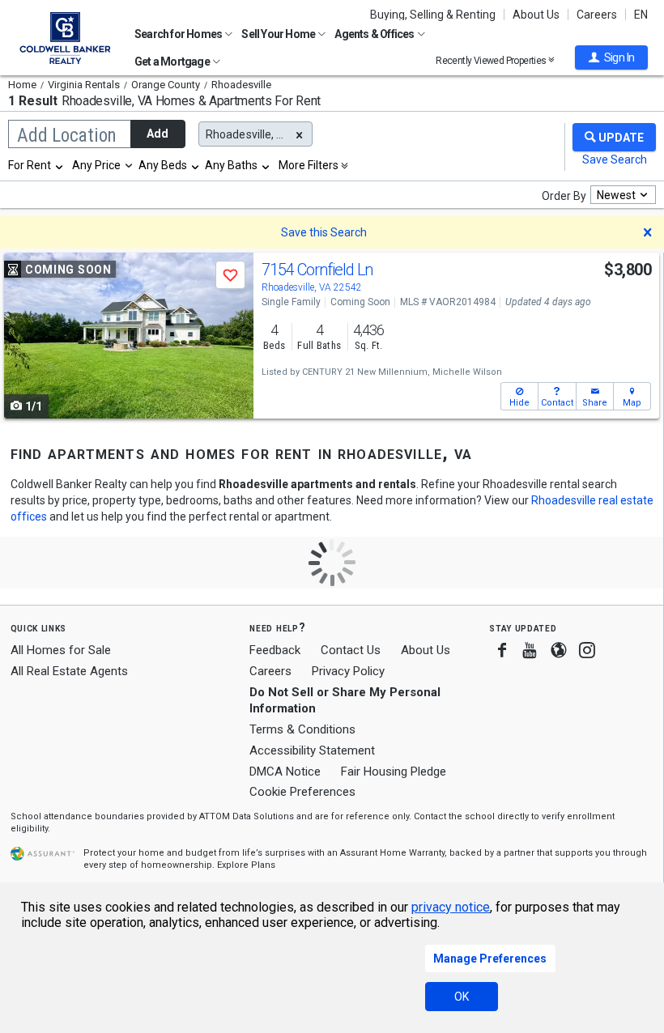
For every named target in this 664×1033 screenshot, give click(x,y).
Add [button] (157, 133)
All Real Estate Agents (69, 671)
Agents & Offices (374, 34)
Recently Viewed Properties (492, 60)
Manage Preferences (490, 958)
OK (461, 996)
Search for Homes (178, 34)
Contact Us (351, 650)
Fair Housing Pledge (393, 771)
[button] (611, 57)
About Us (536, 14)
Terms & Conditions (302, 729)
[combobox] (36, 165)
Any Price (96, 165)
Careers (597, 14)
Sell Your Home (279, 34)
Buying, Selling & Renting (433, 14)
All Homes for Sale (61, 650)
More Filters (308, 165)
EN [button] (641, 14)
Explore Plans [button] (246, 865)
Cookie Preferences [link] (302, 791)
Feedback (274, 650)
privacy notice (450, 907)
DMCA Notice (285, 771)
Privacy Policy (348, 671)
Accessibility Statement (312, 750)
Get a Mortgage (172, 61)
